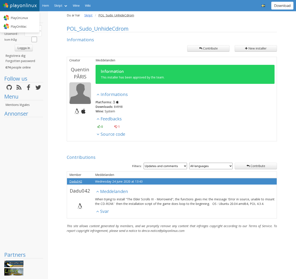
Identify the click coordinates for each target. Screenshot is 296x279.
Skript (58, 5)
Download (282, 5)
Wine (76, 5)
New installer (257, 48)
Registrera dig (15, 56)
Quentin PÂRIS (80, 73)
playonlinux (23, 5)
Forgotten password (20, 61)
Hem (45, 5)
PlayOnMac (19, 26)
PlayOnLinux (19, 18)
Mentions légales (17, 105)
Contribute (210, 48)
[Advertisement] (23, 184)
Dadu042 (75, 181)
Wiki (88, 5)
